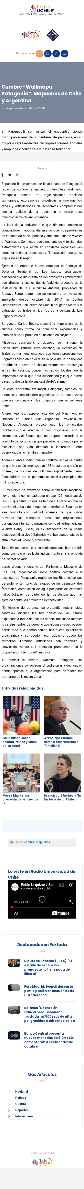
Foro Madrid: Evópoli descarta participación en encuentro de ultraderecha (49, 990)
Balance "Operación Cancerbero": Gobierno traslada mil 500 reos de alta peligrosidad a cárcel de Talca (49, 1014)
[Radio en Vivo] (39, 53)
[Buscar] (56, 53)
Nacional (42, 168)
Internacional (24, 1116)
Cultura (20, 1104)
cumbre (29, 842)
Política (20, 1098)
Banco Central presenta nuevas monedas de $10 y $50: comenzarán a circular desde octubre (49, 1040)
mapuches (43, 842)
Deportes (22, 1110)
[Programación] (48, 53)
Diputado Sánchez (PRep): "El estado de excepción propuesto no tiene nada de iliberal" (48, 967)
